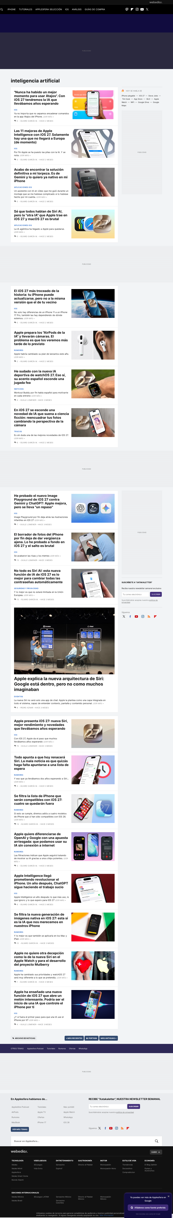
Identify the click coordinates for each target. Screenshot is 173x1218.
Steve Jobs (153, 96)
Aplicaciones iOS (23, 187)
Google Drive (143, 102)
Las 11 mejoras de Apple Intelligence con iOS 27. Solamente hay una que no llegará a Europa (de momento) (41, 136)
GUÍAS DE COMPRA (95, 9)
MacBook (16, 1122)
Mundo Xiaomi (18, 1180)
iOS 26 (66, 1122)
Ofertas (72, 1048)
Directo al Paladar (85, 1165)
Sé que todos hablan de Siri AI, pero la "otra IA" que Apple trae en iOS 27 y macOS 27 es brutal (40, 215)
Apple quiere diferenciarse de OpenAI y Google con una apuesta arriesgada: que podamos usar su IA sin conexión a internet (41, 839)
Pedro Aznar (26, 708)
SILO (148, 99)
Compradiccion (128, 1172)
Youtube (142, 9)
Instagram (137, 9)
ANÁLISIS (76, 9)
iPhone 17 (42, 1122)
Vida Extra (38, 1168)
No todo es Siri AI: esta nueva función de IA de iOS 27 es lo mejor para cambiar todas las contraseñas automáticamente (38, 576)
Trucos (18, 431)
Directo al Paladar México (85, 1198)
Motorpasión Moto (108, 1168)
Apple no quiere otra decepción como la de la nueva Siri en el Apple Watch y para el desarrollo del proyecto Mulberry (40, 958)
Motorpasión (105, 1165)
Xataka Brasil (17, 1200)
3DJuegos (38, 1165)
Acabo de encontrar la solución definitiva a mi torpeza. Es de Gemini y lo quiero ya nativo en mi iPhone (41, 175)
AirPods (15, 1112)
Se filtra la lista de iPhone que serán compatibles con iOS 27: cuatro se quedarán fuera (38, 800)
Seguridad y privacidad (26, 588)
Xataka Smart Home (20, 1176)
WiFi (132, 102)
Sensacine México (63, 1197)
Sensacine (60, 1165)
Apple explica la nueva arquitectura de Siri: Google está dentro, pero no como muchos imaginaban (59, 684)
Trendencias (127, 1165)
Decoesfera (127, 1168)
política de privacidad (125, 1112)
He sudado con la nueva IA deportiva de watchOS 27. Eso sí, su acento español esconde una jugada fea (40, 377)
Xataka (14, 1165)
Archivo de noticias (25, 1038)
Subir (154, 1152)
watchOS (19, 389)
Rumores (18, 350)
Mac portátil (69, 1107)
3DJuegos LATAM (41, 1197)
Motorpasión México (105, 1198)
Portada (93, 1038)
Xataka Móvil (17, 1168)
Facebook (130, 616)
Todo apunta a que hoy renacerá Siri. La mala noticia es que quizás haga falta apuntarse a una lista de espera (41, 763)
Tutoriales (51, 1048)
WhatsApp (83, 1048)
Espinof (59, 1168)
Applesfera (16, 1172)
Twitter (147, 9)
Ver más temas (19, 1129)
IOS (67, 9)
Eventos (18, 696)
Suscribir (156, 594)
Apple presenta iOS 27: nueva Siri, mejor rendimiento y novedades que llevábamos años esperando (41, 725)
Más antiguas (108, 1038)
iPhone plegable (128, 96)
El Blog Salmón (151, 1165)
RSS (149, 616)
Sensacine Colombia (60, 1201)
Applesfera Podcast (35, 1048)
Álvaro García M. (29, 121)
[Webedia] (155, 2)
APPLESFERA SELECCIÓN (48, 9)
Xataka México (18, 1197)
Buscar (156, 1141)
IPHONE (12, 9)
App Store (138, 99)
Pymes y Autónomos (149, 1169)
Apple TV (42, 1112)
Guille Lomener (28, 400)
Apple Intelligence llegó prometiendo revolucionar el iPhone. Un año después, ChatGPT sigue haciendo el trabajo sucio (41, 881)
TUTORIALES (25, 9)
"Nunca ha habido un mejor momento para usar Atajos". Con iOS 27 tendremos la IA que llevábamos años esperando (39, 97)
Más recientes (74, 1038)
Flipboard (132, 9)
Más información (107, 1215)
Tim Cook (126, 99)
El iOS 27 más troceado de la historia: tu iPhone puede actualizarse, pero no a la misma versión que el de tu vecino (39, 296)
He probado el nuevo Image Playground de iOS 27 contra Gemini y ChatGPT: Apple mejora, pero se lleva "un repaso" (40, 501)
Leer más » (48, 117)
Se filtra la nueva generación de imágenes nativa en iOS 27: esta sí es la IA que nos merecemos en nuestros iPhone (41, 920)
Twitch (127, 9)
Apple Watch (69, 1112)
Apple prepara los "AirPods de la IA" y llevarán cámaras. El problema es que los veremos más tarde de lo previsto (41, 338)
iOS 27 (141, 96)
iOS (15, 110)
